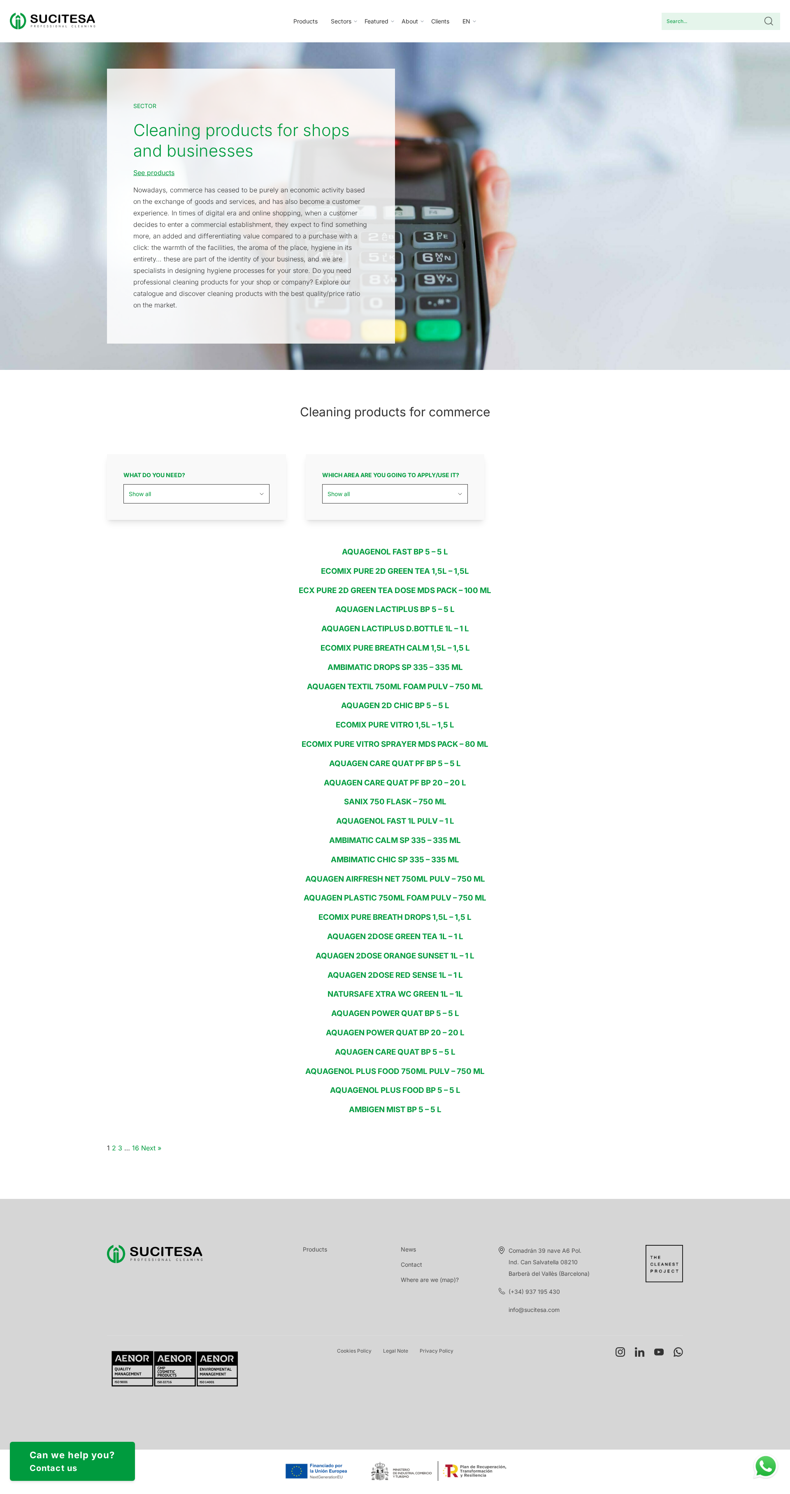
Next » (151, 1148)
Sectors (341, 21)
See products (153, 173)
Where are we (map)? (430, 1279)
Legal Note (395, 1351)
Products (305, 21)
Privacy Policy (436, 1351)
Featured (376, 21)
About (410, 21)
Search (768, 21)
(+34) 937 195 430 (534, 1291)
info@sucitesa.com (534, 1309)
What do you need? (154, 474)
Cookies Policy (354, 1351)
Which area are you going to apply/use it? (390, 474)
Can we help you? (72, 1461)
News (408, 1249)
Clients (440, 21)
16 (135, 1148)
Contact (411, 1264)
